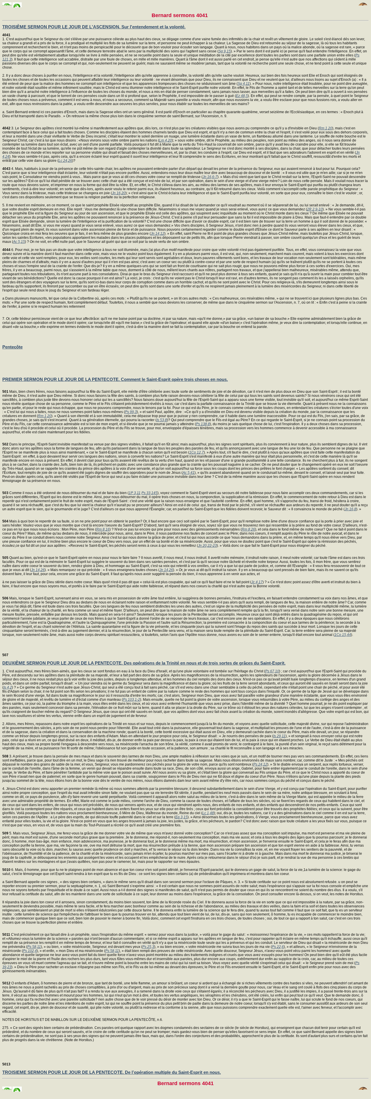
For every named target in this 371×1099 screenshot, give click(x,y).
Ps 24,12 (260, 764)
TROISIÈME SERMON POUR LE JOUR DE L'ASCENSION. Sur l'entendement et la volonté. (94, 26)
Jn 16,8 (350, 509)
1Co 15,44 (342, 635)
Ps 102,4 (30, 951)
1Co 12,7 (196, 452)
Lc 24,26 (65, 161)
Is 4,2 (7, 687)
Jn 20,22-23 (207, 546)
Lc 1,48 (208, 813)
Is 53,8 (162, 420)
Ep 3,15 (181, 817)
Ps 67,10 (272, 671)
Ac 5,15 (19, 242)
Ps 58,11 (34, 947)
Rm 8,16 (103, 529)
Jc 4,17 (257, 582)
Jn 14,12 (157, 234)
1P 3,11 (135, 493)
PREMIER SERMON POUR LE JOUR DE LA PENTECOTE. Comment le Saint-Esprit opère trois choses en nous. (115, 379)
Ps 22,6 (278, 947)
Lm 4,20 (165, 140)
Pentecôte (12, 346)
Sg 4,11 (244, 84)
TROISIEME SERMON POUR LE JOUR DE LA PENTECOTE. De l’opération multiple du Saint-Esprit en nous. (111, 1072)
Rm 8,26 (248, 529)
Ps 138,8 (203, 424)
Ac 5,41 (188, 473)
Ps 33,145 (149, 493)
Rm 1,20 (325, 128)
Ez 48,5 (242, 96)
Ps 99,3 (131, 412)
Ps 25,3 (148, 947)
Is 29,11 (279, 736)
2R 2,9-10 (315, 209)
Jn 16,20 (119, 193)
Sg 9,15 (225, 51)
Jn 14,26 (38, 570)
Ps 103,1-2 (131, 700)
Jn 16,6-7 (210, 177)
